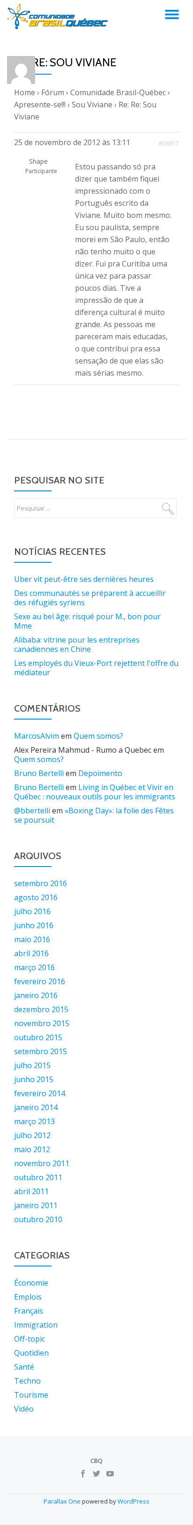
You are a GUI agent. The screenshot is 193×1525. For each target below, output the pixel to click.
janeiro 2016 (36, 995)
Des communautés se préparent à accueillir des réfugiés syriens (90, 598)
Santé (24, 1367)
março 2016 (34, 967)
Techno (27, 1381)
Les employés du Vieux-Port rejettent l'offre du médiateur (96, 668)
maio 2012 (32, 1149)
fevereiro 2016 (39, 981)
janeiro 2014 (36, 1107)
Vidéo (24, 1409)
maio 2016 (32, 939)
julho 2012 (32, 1135)
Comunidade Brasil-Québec (118, 92)
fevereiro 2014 (39, 1093)
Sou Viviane (92, 104)
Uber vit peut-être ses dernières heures (84, 579)
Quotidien (31, 1353)
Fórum (52, 92)
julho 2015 (32, 1065)
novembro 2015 (41, 1023)
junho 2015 (33, 1079)
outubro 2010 (38, 1219)
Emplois (28, 1297)
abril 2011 (31, 1191)
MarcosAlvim (36, 736)
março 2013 (34, 1121)
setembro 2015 (40, 1051)
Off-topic (29, 1339)
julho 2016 (32, 911)
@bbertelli (32, 810)
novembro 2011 (41, 1163)
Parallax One (63, 1501)
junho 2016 (33, 925)
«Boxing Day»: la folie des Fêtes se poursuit (94, 815)
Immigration (36, 1325)
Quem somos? (98, 736)
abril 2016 (31, 953)
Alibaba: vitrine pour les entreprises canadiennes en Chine (77, 644)
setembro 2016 (40, 883)
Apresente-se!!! (40, 104)
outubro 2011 (38, 1177)
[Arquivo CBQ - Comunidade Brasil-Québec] (59, 16)
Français (28, 1311)
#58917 (169, 143)
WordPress (133, 1501)
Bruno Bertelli (39, 773)
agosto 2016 (36, 897)
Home (24, 92)
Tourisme (31, 1395)
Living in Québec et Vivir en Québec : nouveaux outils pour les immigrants (94, 792)
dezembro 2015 (41, 1009)
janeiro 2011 (36, 1205)
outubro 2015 (38, 1037)
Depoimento (100, 773)
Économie (31, 1283)
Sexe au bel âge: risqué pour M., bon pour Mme (87, 621)
